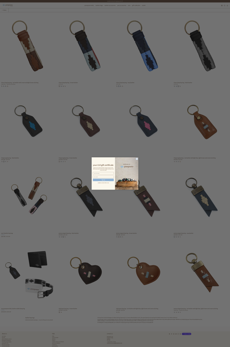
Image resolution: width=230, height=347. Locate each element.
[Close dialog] (137, 159)
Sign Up (103, 179)
